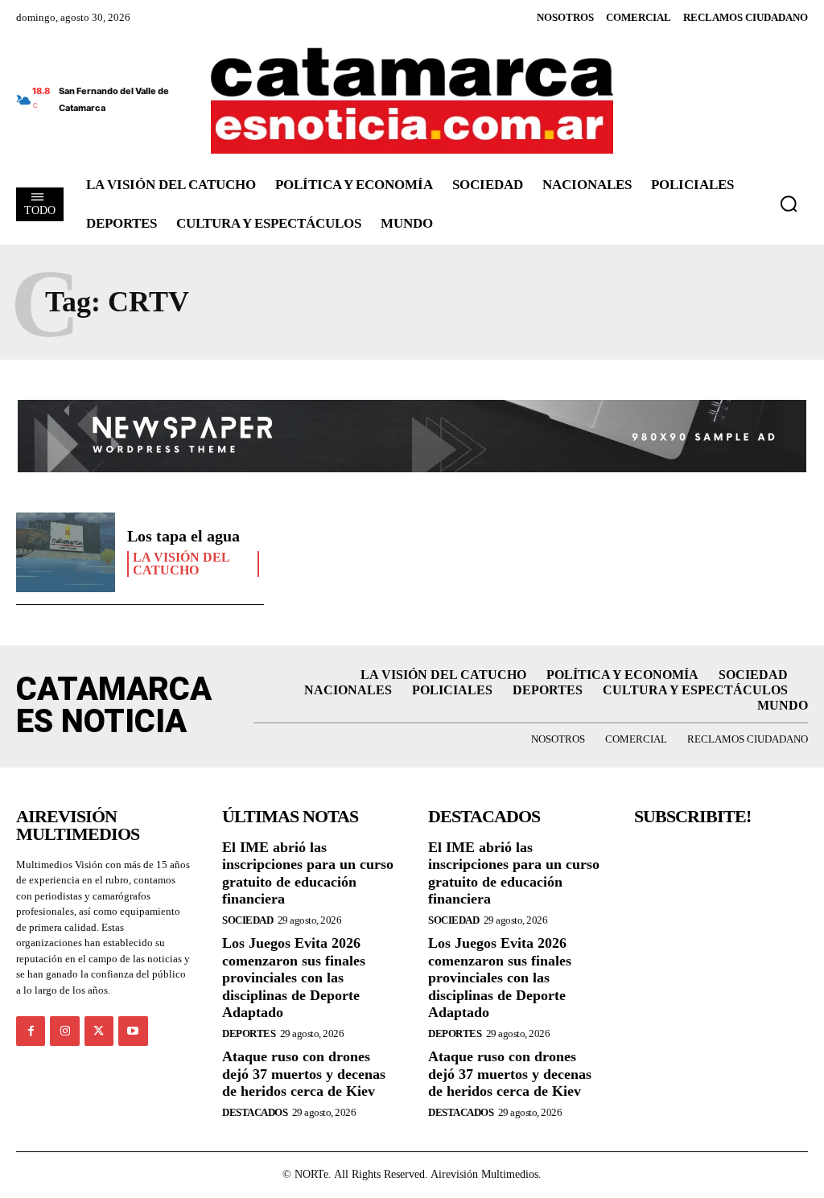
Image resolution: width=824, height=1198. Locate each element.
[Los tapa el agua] (65, 552)
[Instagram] (64, 1030)
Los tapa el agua (183, 536)
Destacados (254, 1112)
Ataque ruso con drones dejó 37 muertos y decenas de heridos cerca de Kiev (303, 1073)
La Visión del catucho (181, 564)
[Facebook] (30, 1030)
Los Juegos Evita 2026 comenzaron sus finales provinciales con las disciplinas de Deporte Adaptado (293, 977)
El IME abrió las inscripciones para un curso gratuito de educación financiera (307, 873)
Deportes (248, 1033)
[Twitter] (98, 1030)
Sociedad (247, 920)
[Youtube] (132, 1030)
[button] (788, 203)
